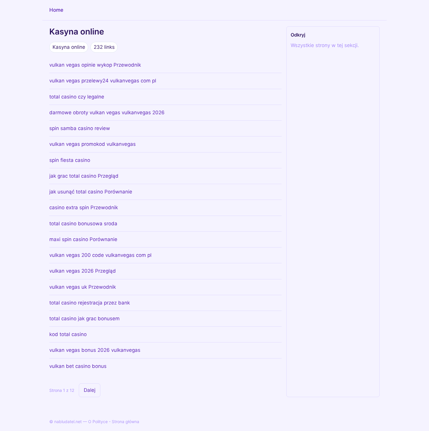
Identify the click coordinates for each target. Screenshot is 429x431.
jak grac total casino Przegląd (83, 176)
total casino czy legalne (76, 97)
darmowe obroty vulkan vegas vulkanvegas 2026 (107, 112)
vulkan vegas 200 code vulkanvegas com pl (100, 255)
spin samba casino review (79, 128)
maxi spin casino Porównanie (83, 239)
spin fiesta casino (69, 160)
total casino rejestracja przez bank (89, 303)
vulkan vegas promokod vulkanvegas (92, 144)
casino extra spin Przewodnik (83, 207)
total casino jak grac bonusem (84, 318)
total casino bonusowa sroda (83, 223)
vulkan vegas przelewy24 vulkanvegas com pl (102, 81)
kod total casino (68, 334)
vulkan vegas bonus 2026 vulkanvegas (94, 350)
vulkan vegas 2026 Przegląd (82, 271)
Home (56, 10)
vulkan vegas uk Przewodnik (82, 287)
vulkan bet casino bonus (78, 366)
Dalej (89, 390)
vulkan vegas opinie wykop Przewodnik (95, 65)
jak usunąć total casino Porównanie (90, 192)
